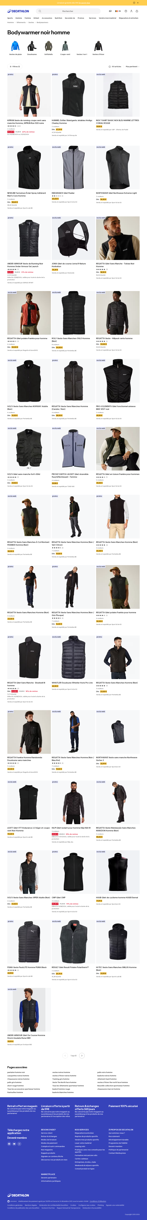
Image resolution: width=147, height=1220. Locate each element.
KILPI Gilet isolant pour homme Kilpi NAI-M (71, 828)
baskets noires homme (106, 1076)
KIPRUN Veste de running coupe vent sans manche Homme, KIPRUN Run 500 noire (26, 121)
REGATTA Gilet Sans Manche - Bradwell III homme (26, 684)
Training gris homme (60, 1079)
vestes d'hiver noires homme (64, 1076)
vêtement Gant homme (107, 1079)
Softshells (48, 54)
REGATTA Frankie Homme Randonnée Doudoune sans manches (24, 758)
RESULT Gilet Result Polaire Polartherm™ (70, 967)
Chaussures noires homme (18, 1079)
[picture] (29, 95)
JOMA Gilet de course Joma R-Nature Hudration (69, 265)
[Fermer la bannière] (138, 3)
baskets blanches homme (63, 1092)
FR (120, 11)
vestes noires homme (61, 1072)
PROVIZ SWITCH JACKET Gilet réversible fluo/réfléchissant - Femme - (70, 475)
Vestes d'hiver (98, 54)
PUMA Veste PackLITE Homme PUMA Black (27, 967)
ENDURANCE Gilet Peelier (63, 193)
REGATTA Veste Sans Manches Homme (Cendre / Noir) (70, 407)
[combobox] (133, 67)
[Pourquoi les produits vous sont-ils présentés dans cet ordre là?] (110, 67)
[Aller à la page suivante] (82, 1055)
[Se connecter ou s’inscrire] (131, 11)
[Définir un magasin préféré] (110, 11)
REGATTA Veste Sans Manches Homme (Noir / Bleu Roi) (73, 758)
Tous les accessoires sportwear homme (23, 1089)
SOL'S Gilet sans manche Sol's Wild (23, 474)
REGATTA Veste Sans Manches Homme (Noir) (117, 542)
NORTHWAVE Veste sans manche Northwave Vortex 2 (116, 758)
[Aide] (126, 11)
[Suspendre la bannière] (134, 3)
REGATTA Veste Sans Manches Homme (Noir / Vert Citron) (73, 543)
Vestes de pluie (15, 54)
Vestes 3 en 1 (82, 54)
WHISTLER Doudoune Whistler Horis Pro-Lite (72, 683)
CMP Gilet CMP (58, 897)
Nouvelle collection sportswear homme (113, 1086)
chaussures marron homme (108, 1089)
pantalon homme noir (16, 1072)
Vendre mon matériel (107, 18)
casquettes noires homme (18, 1076)
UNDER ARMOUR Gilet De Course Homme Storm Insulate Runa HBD (26, 1036)
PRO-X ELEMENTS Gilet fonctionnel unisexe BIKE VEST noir (116, 407)
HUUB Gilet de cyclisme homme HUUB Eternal (117, 897)
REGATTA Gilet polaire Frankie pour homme (27, 338)
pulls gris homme (14, 1082)
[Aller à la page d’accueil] (18, 11)
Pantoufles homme (15, 1092)
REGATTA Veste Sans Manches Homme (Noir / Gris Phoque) (73, 613)
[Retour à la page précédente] (65, 1055)
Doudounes (32, 54)
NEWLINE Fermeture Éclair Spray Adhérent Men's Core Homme (26, 194)
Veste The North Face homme (64, 1082)
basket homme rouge (61, 1089)
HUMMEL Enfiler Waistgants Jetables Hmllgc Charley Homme (72, 121)
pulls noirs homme (104, 1072)
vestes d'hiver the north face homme (112, 1082)
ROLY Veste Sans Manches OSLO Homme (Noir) (71, 339)
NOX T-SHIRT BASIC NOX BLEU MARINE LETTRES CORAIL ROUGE (117, 121)
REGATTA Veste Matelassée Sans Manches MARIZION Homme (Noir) (116, 829)
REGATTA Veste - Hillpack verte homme (114, 338)
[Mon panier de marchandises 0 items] (137, 11)
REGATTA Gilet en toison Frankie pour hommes (117, 474)
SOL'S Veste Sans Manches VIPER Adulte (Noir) (28, 897)
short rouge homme (15, 1086)
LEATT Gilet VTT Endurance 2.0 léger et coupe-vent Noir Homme (28, 829)
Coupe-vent (65, 54)
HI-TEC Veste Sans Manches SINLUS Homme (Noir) (116, 968)
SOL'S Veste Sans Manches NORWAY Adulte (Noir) (27, 407)
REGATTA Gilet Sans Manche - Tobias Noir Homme (115, 265)
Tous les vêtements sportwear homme (68, 1086)
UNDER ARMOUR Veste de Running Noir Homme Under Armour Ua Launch (25, 265)
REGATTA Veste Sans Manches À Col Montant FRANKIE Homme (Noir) (28, 543)
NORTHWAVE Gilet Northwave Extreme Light (116, 193)
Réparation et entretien (128, 18)
